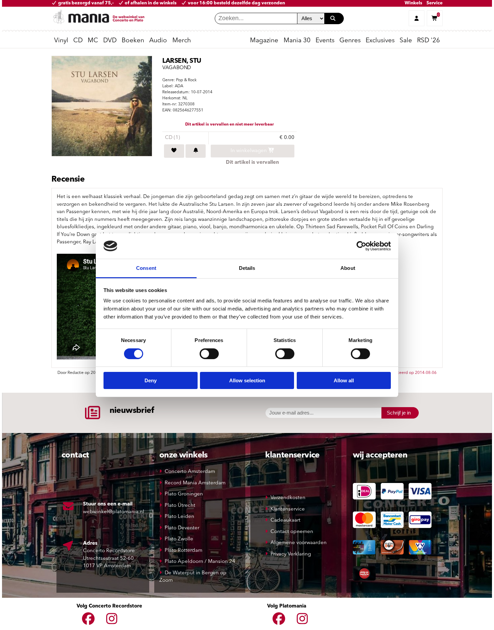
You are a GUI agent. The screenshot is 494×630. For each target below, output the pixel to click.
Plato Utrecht (180, 505)
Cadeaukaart (285, 520)
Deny (151, 380)
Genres (350, 41)
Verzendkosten (288, 497)
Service (434, 3)
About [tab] (347, 268)
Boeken (133, 41)
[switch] (209, 353)
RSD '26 (428, 41)
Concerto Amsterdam (190, 471)
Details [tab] (247, 268)
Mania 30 (297, 41)
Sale (406, 41)
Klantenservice (288, 509)
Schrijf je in (399, 413)
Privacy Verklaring (291, 554)
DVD (110, 41)
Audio (158, 41)
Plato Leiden (179, 516)
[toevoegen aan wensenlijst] (174, 151)
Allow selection (247, 380)
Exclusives (380, 41)
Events (325, 41)
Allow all (344, 380)
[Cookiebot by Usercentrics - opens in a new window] (361, 246)
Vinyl (61, 41)
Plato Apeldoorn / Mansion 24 (200, 561)
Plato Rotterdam (183, 550)
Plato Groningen (184, 494)
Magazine (264, 41)
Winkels (413, 3)
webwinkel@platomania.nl (113, 512)
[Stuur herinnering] (196, 151)
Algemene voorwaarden (299, 542)
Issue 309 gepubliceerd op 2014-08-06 (400, 373)
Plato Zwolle (179, 539)
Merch (181, 41)
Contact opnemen (292, 531)
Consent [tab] (146, 268)
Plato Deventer (182, 528)
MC (93, 41)
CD (78, 41)
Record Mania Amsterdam (195, 483)
